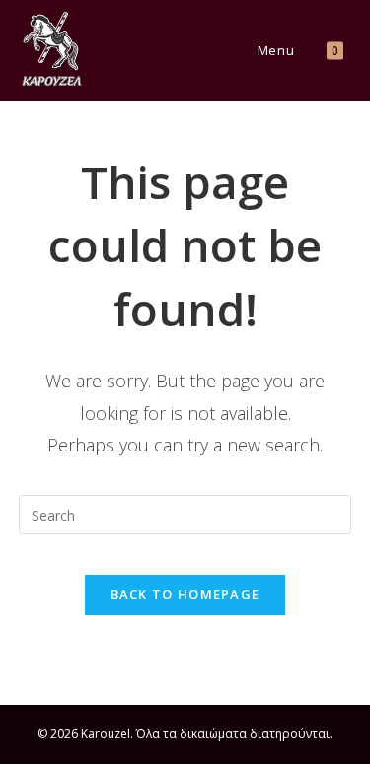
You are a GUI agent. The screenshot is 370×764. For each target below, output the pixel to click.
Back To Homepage (185, 594)
